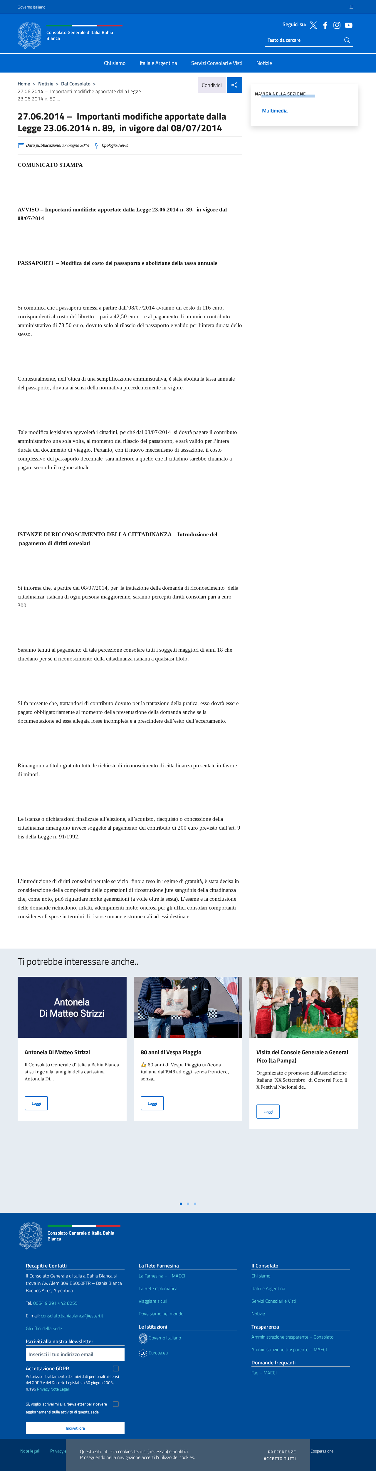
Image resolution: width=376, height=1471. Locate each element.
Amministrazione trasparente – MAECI (289, 1349)
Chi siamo (260, 1275)
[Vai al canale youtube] (347, 24)
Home (24, 83)
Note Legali (60, 1389)
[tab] (181, 1204)
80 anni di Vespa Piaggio (171, 1052)
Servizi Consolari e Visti (273, 1300)
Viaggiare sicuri (153, 1300)
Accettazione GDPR (47, 1368)
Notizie (45, 83)
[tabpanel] (72, 1087)
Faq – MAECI (264, 1372)
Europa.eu (157, 1352)
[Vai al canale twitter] (312, 24)
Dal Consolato (75, 83)
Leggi (40, 1103)
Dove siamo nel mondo (161, 1313)
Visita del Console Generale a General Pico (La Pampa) (302, 1056)
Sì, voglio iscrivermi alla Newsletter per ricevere (66, 1404)
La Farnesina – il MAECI (162, 1275)
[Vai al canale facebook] (324, 24)
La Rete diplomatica (158, 1288)
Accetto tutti (280, 1459)
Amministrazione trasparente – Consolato (292, 1336)
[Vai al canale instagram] (335, 24)
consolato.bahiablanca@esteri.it (72, 1315)
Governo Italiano (31, 7)
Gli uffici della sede (44, 1328)
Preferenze (282, 1452)
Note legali (30, 1451)
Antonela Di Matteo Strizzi (57, 1052)
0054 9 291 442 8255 (55, 1303)
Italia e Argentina (268, 1288)
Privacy (43, 1389)
